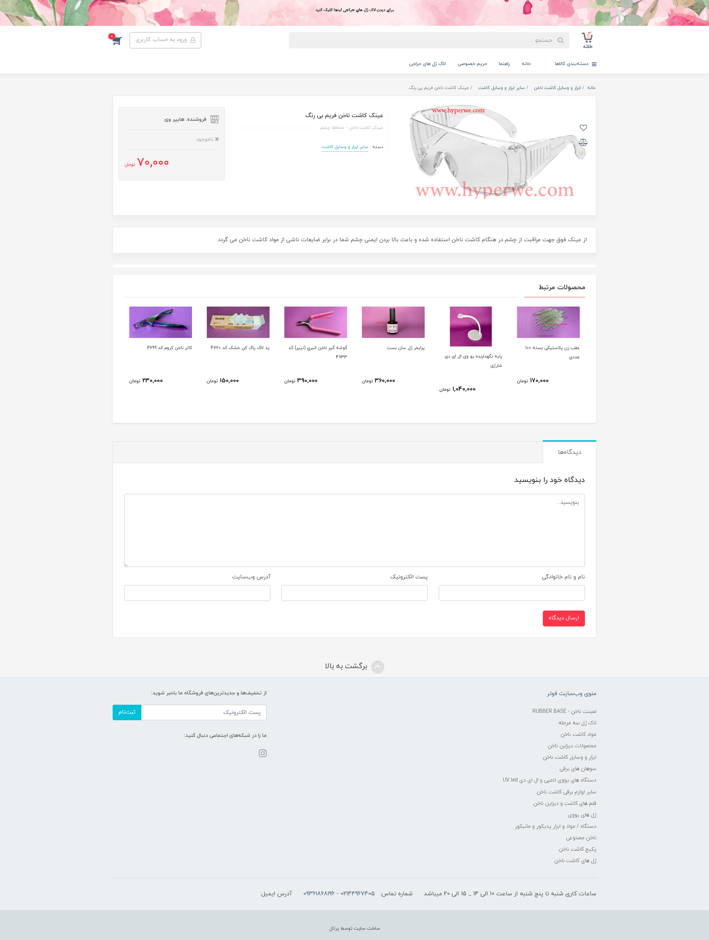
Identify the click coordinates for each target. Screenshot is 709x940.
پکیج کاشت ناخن (577, 849)
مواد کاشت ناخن (578, 734)
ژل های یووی (582, 814)
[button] (121, 40)
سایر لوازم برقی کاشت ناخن (566, 792)
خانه (526, 64)
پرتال (334, 928)
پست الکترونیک (409, 577)
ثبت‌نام (127, 712)
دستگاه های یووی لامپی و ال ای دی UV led (549, 780)
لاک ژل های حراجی (427, 64)
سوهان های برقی (577, 768)
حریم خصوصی (472, 64)
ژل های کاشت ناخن (575, 860)
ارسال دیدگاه (564, 618)
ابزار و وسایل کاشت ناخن (569, 757)
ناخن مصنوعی (581, 837)
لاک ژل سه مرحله (577, 723)
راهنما (504, 64)
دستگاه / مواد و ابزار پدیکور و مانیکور (555, 826)
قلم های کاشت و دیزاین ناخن (564, 803)
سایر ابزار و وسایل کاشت (345, 147)
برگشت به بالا (347, 666)
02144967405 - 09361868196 (339, 894)
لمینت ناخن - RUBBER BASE (564, 711)
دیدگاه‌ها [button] (569, 452)
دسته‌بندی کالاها (572, 64)
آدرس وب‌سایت (251, 577)
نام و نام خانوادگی (563, 577)
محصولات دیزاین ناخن (572, 745)
